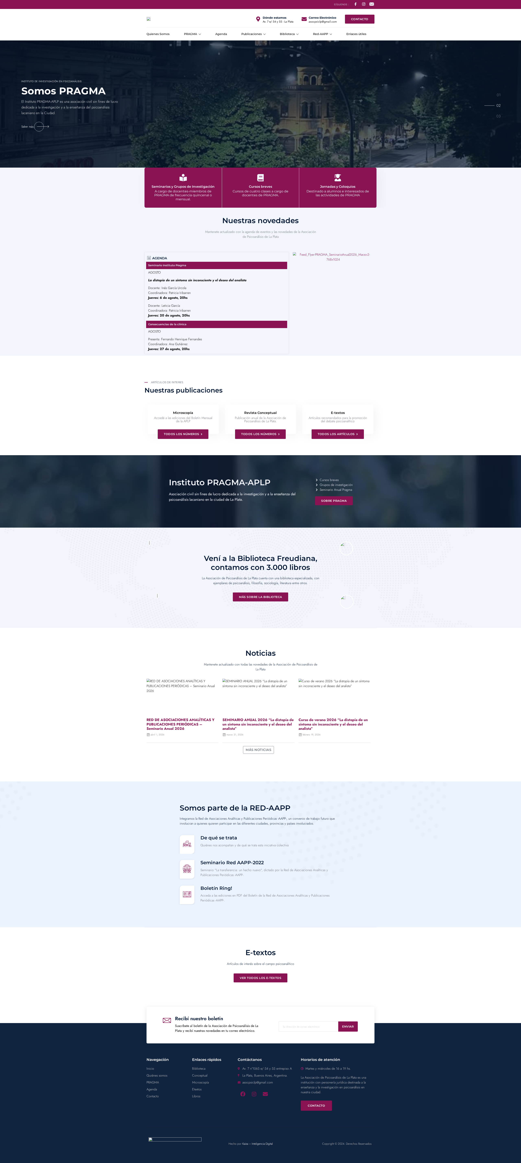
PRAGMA (190, 34)
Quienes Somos (158, 34)
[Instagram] (254, 1094)
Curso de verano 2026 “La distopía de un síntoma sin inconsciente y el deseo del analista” (333, 724)
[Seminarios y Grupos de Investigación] (183, 177)
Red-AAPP (320, 34)
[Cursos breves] (260, 177)
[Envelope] (265, 1094)
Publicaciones (251, 34)
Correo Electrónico (322, 18)
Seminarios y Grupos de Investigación (183, 187)
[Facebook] (243, 1094)
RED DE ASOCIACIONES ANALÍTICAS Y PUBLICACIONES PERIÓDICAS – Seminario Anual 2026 (181, 724)
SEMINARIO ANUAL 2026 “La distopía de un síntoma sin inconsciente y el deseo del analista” (258, 724)
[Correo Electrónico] (304, 19)
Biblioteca (287, 34)
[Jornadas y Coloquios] (337, 177)
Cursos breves (260, 187)
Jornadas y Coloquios (337, 187)
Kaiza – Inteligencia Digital (257, 1144)
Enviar (348, 1026)
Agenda (221, 34)
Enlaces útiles (356, 34)
